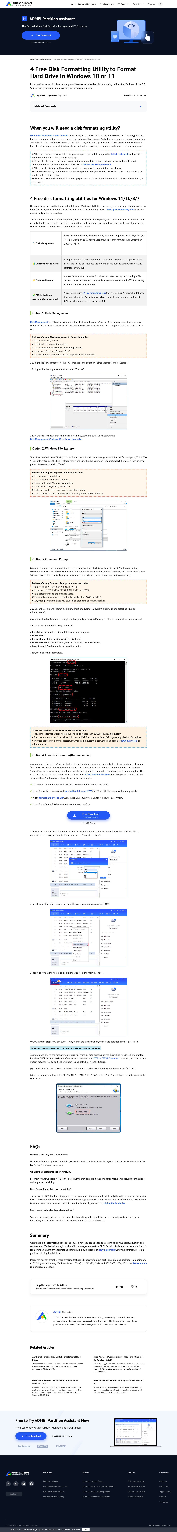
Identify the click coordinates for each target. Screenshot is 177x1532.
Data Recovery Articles (136, 1491)
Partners (162, 1497)
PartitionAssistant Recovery (54, 1491)
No (136, 1286)
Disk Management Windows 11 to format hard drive (56, 439)
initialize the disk (119, 154)
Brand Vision (164, 1486)
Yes (121, 1286)
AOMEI (42, 95)
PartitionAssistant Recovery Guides (96, 1491)
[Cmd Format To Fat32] (88, 690)
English (13, 1494)
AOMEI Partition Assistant (97, 774)
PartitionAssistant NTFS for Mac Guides (98, 1486)
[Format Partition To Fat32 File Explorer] (88, 525)
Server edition (140, 1263)
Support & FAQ (165, 1491)
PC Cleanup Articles (135, 1497)
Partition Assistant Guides (93, 1481)
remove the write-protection (97, 164)
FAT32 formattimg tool (94, 292)
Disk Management (39, 321)
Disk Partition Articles (136, 1481)
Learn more (75, 1530)
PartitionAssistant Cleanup (53, 1497)
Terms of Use (166, 1525)
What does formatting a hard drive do (49, 135)
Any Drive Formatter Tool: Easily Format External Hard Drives (56, 1358)
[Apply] (88, 1007)
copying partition (107, 1249)
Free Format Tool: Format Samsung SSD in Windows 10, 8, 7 (119, 1382)
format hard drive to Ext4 (51, 797)
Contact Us (163, 1502)
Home (32, 59)
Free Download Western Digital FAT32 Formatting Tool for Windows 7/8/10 (118, 1358)
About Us (163, 1481)
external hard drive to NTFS (78, 791)
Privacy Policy (154, 1525)
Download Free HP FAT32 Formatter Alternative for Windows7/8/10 (55, 1382)
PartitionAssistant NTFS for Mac (55, 1486)
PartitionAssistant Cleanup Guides (96, 1497)
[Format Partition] (88, 869)
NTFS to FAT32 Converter (105, 1058)
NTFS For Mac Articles (136, 1486)
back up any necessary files (120, 209)
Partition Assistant (50, 1481)
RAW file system (129, 740)
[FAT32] (88, 938)
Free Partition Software (43, 59)
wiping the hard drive (114, 1203)
